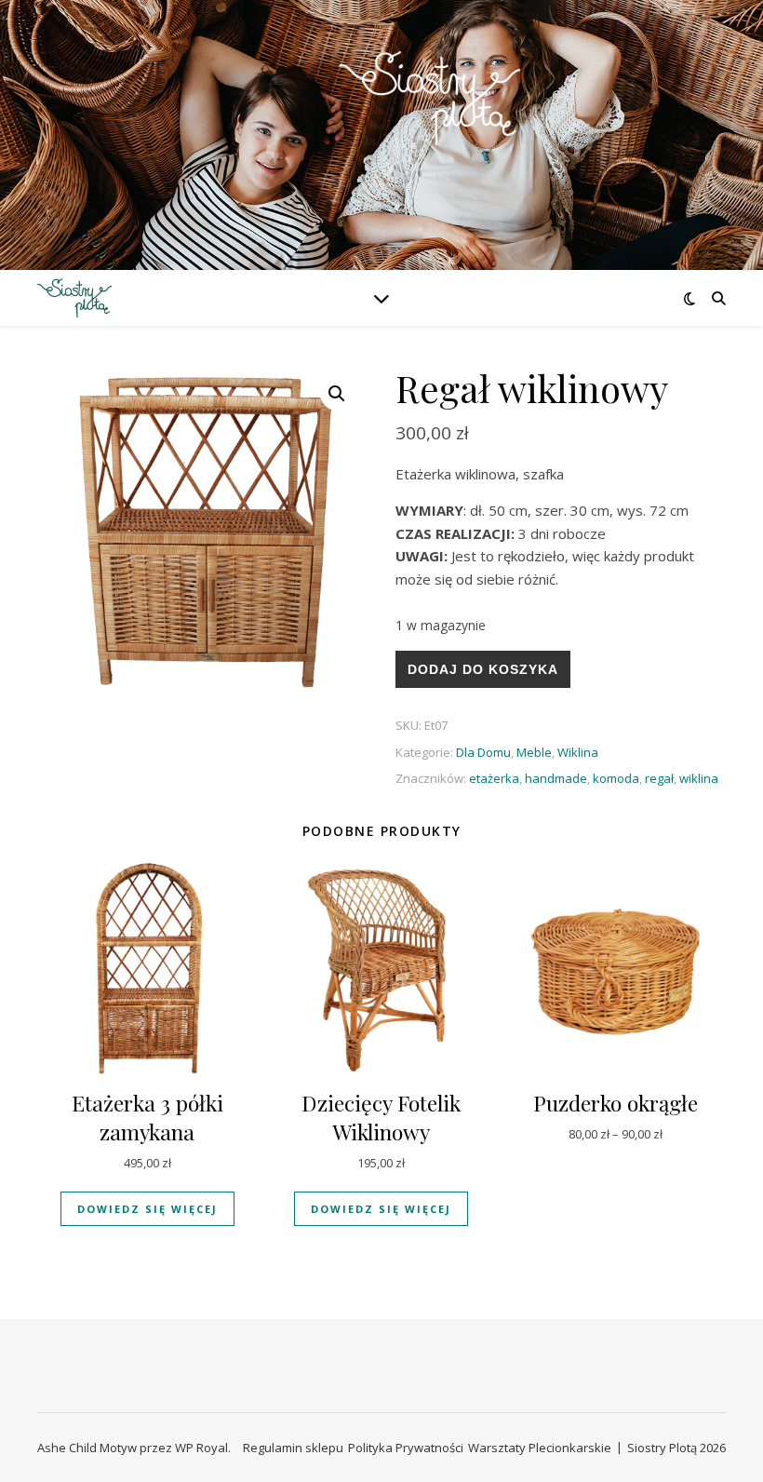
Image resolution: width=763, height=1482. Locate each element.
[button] (337, 394)
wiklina (698, 778)
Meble (534, 752)
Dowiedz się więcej (147, 1209)
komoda (616, 778)
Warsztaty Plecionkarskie (539, 1447)
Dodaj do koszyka (483, 669)
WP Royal (201, 1447)
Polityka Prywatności (405, 1447)
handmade (556, 778)
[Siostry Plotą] (381, 123)
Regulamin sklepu (293, 1447)
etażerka (494, 778)
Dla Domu (483, 752)
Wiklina (577, 752)
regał (659, 778)
